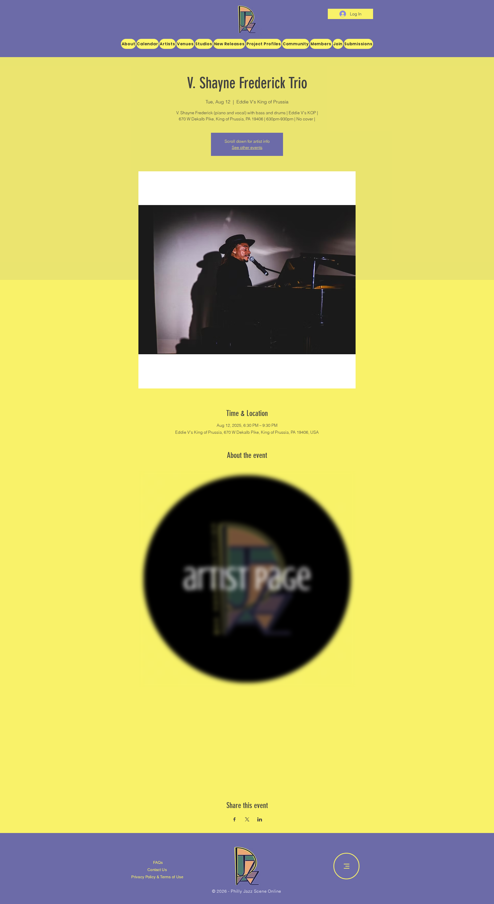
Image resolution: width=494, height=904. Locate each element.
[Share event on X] (247, 819)
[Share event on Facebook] (234, 819)
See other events (247, 147)
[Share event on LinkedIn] (259, 819)
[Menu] (346, 866)
